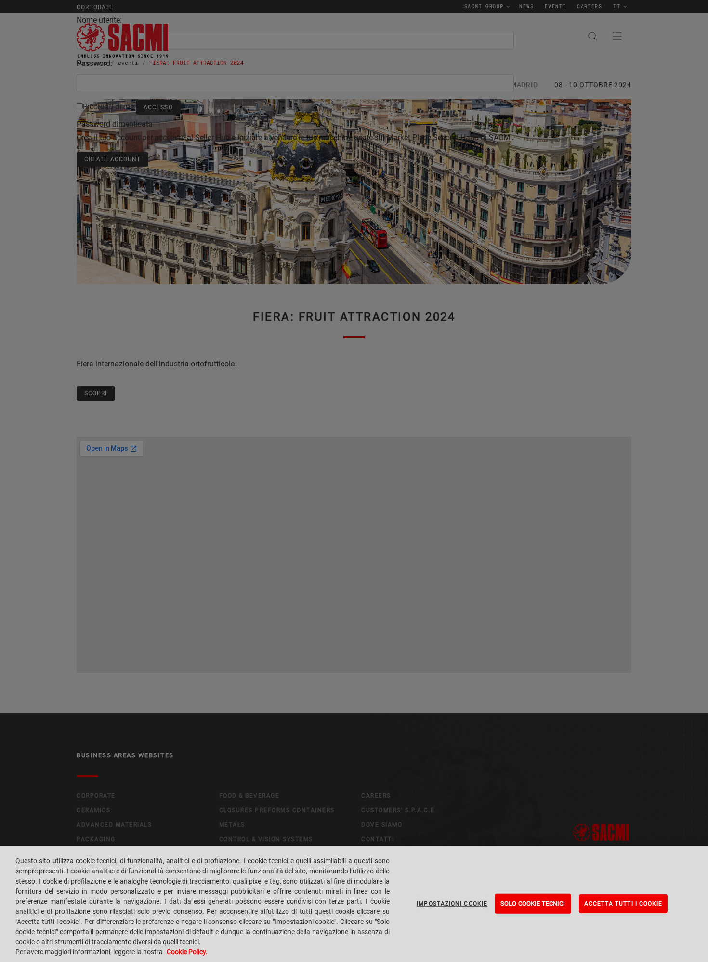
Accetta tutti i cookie (623, 903)
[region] (354, 904)
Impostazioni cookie (452, 903)
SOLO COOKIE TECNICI (532, 903)
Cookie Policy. (187, 952)
